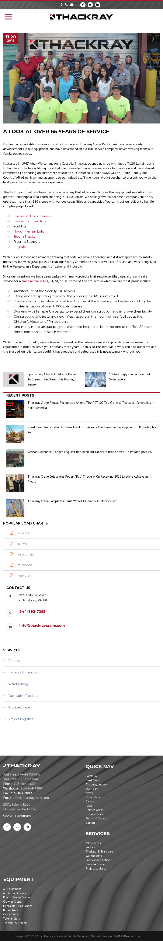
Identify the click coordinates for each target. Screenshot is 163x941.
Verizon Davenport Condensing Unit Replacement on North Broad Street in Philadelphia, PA (90, 452)
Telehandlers (11, 918)
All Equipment (12, 889)
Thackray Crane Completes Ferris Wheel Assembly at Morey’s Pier (72, 501)
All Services (93, 843)
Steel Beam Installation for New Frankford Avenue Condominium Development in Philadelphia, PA (92, 429)
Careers (91, 801)
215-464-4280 (31, 788)
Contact (90, 823)
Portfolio (91, 776)
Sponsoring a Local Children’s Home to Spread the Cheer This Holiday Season (52, 379)
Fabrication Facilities (23, 696)
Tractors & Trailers (15, 923)
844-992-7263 (32, 612)
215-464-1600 (25, 783)
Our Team (92, 789)
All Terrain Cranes (14, 893)
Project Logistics (20, 719)
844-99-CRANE (29, 774)
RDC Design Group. (130, 936)
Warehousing (18, 684)
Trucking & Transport (23, 672)
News (89, 793)
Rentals (14, 661)
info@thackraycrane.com (42, 626)
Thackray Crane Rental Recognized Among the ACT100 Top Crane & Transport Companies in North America (91, 405)
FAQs (89, 806)
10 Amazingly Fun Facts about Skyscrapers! (129, 376)
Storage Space (19, 707)
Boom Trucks (24, 236)
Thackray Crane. (53, 936)
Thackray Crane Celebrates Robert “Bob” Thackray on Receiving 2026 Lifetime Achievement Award (90, 479)
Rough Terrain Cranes (16, 897)
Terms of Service (97, 818)
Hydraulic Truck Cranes (32, 216)
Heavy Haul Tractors (30, 221)
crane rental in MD (35, 281)
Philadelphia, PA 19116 (19, 809)
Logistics (20, 247)
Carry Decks (10, 914)
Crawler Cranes (13, 901)
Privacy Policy (94, 814)
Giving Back (93, 797)
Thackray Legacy (96, 784)
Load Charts (93, 780)
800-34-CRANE (29, 779)
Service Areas (94, 810)
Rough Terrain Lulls (29, 231)
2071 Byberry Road (16, 804)
